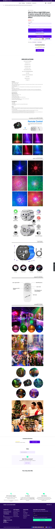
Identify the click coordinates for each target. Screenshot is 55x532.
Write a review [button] (39, 50)
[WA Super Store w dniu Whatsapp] (50, 504)
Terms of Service (16, 516)
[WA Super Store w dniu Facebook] (3, 0)
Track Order (25, 513)
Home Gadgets (40, 42)
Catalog (23, 3)
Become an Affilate (26, 515)
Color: (30, 21)
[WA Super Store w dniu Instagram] (4, 0)
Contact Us (34, 3)
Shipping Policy (15, 513)
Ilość (29, 25)
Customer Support (16, 511)
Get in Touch (27, 462)
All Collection (25, 512)
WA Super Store (10, 527)
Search (24, 511)
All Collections (28, 3)
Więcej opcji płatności (40, 33)
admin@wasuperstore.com (8, 516)
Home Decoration (30, 10)
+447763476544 (7, 518)
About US (24, 517)
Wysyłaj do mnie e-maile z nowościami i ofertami (40, 517)
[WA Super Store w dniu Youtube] (49, 504)
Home (20, 3)
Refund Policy (15, 512)
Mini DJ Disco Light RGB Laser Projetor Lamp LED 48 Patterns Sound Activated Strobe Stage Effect (18, 5)
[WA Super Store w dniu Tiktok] (51, 504)
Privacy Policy (15, 515)
